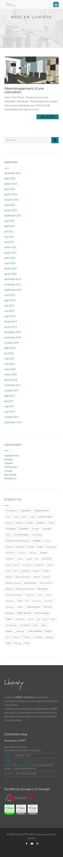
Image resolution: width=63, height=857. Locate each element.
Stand (45, 619)
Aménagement (11, 511)
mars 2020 (10, 263)
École (27, 643)
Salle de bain (24, 612)
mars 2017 (10, 411)
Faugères (43, 553)
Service (31, 619)
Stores (53, 619)
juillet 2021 (9, 226)
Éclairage (18, 643)
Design (47, 541)
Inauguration (39, 565)
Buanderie (19, 523)
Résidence (10, 613)
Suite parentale (11, 625)
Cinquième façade (21, 535)
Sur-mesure (25, 625)
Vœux (8, 643)
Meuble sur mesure (13, 583)
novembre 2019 (12, 284)
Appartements (11, 455)
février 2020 (10, 268)
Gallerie (20, 559)
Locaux (8, 471)
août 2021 (9, 221)
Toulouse (16, 637)
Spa (38, 619)
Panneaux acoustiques (14, 595)
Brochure (9, 523)
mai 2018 (9, 358)
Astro (16, 517)
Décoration (20, 547)
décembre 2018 (12, 332)
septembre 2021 (13, 215)
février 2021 (10, 247)
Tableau (44, 625)
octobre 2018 (11, 342)
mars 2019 (10, 316)
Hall (36, 559)
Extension (33, 553)
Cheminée (47, 529)
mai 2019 (9, 305)
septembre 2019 (13, 289)
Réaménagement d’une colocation (24, 90)
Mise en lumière (46, 583)
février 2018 (10, 374)
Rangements (36, 601)
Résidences (10, 478)
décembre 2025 (12, 173)
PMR (20, 601)
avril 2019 (9, 311)
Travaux (26, 637)
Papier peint (30, 595)
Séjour (35, 625)
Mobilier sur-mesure (25, 589)
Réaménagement (33, 607)
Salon (9, 618)
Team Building (34, 631)
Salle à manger (42, 613)
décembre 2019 (12, 279)
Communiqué (37, 535)
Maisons (36, 577)
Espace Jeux (52, 547)
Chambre (23, 528)
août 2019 (9, 295)
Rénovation (48, 607)
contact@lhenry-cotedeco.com (31, 760)
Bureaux (8, 459)
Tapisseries (20, 631)
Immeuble (27, 565)
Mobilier (9, 589)
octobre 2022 (11, 199)
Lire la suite (47, 116)
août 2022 (9, 205)
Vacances (49, 637)
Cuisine (37, 540)
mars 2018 (10, 369)
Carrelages (11, 529)
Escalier (40, 547)
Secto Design (20, 619)
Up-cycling (38, 637)
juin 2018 (8, 353)
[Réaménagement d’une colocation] (31, 69)
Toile (7, 637)
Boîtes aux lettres (45, 517)
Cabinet (51, 523)
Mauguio (46, 577)
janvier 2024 (10, 183)
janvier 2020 (10, 274)
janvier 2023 (10, 194)
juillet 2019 (9, 300)
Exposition (22, 553)
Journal (50, 565)
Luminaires (25, 571)
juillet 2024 (9, 178)
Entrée (31, 547)
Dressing (9, 547)
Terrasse (48, 631)
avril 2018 (9, 364)
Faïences (10, 559)
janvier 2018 (10, 380)
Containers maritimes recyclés (17, 541)
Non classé (10, 474)
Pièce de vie (10, 601)
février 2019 (10, 321)
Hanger (8, 565)
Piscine (48, 595)
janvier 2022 (10, 210)
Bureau (30, 522)
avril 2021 (9, 242)
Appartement (26, 511)
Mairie (46, 571)
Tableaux (9, 631)
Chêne (8, 535)
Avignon (24, 517)
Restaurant (10, 607)
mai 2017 (9, 406)
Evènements (10, 553)
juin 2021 (8, 231)
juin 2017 (8, 401)
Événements (10, 467)
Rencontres (49, 601)
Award (33, 517)
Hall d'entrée (47, 559)
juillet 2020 (9, 258)
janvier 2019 (10, 327)
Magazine (36, 571)
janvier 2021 (10, 252)
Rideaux (20, 607)
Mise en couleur (30, 583)
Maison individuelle (22, 577)
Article (8, 517)
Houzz (17, 565)
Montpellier (42, 589)
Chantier (35, 529)
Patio (40, 595)
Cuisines (8, 463)
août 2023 (9, 189)
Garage (29, 559)
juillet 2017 (9, 395)
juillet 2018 (9, 348)
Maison (9, 577)
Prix (26, 601)
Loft (15, 571)
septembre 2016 (13, 422)
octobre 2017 (11, 390)
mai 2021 (9, 236)
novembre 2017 (12, 385)
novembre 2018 (12, 337)
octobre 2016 (11, 417)
